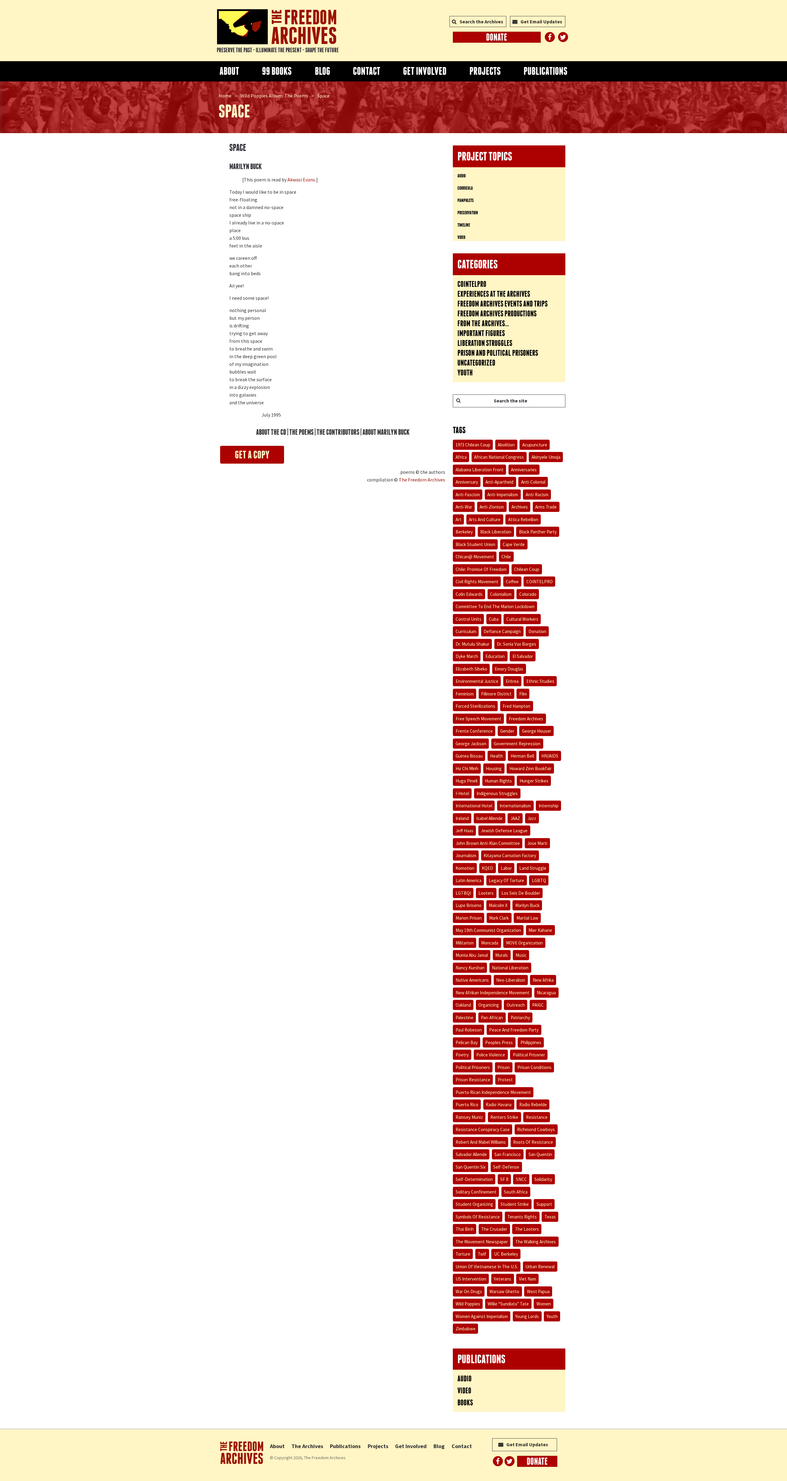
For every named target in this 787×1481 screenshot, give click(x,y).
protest (505, 1080)
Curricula (465, 188)
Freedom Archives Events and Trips (502, 304)
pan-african (492, 1017)
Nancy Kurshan (470, 968)
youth (552, 1316)
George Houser (536, 731)
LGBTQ (539, 880)
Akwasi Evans (301, 179)
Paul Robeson (469, 1030)
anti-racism (537, 494)
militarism (465, 943)
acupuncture (534, 445)
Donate (496, 37)
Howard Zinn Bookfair (530, 768)
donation (537, 631)
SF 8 (504, 1179)
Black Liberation (495, 532)
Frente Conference (474, 731)
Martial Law (527, 918)
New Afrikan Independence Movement (492, 993)
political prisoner (529, 1055)
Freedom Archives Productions (496, 314)
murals (501, 955)
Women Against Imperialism (482, 1316)
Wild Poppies (468, 1304)
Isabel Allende (489, 818)
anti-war (464, 507)
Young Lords (527, 1316)
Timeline (463, 225)
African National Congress (499, 457)
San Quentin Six (471, 1167)
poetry (462, 1055)
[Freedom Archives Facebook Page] (550, 37)
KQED (487, 868)
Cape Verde (514, 544)
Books (465, 1403)
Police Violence (490, 1055)
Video (461, 237)
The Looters (527, 1229)
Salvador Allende (471, 1154)
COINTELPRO (471, 284)
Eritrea (512, 681)
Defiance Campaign (502, 631)
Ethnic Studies (540, 681)
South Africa (516, 1192)
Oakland (463, 1005)
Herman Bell (522, 756)
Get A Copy (252, 454)
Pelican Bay (467, 1042)
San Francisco (507, 1154)
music (521, 955)
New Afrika (543, 980)
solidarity (543, 1179)
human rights (498, 781)
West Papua (538, 1291)
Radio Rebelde (533, 1104)
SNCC (521, 1179)
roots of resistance (533, 1142)
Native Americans (472, 980)
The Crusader (494, 1229)
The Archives (307, 1446)
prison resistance (473, 1080)
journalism (466, 855)
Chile (506, 557)
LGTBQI (463, 893)
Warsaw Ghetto (504, 1291)
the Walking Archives (535, 1242)
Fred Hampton (516, 706)
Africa (461, 457)
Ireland (462, 818)
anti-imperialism (502, 494)
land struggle (532, 868)
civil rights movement (477, 581)
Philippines (530, 1042)
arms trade (546, 507)
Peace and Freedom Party (514, 1030)
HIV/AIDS (549, 756)
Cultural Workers (522, 619)
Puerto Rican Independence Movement (493, 1092)
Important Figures (481, 333)
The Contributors (338, 432)
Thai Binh (465, 1229)
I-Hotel (462, 793)
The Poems (301, 432)
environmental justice (477, 681)
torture (463, 1254)
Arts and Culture (484, 519)
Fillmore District (496, 694)
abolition (506, 445)
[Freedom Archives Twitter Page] (563, 37)
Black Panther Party (538, 532)
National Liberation (510, 968)
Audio (461, 175)
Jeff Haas (464, 831)
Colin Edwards (469, 594)
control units (468, 619)
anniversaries (524, 470)
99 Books (277, 71)
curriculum (466, 631)
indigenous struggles (497, 793)
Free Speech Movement (478, 719)
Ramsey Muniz (469, 1117)
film (523, 694)
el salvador (522, 656)
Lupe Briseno (468, 905)
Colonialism (501, 594)
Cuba (494, 619)
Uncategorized (476, 363)
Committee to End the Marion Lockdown (495, 606)
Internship (549, 806)
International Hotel (474, 806)
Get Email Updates (541, 21)
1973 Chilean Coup (473, 445)
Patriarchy (520, 1017)
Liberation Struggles (484, 343)
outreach (516, 1005)
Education (495, 656)
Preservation (467, 212)
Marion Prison (469, 918)
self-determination (474, 1179)
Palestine (464, 1017)
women (543, 1304)
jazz (532, 818)
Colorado (527, 594)
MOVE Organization (524, 943)
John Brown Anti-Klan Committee (488, 843)
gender (507, 731)
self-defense (506, 1167)
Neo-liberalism (510, 980)
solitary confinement (476, 1192)
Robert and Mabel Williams (481, 1142)
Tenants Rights (522, 1217)
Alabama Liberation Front (480, 470)
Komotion (465, 868)
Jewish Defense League (504, 831)
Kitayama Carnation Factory (510, 855)
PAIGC (538, 1005)
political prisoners (473, 1067)
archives (520, 507)
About (229, 71)
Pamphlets (465, 200)
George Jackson (471, 743)
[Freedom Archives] (276, 26)
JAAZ (515, 818)
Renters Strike (504, 1117)
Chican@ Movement (475, 557)
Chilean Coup (526, 569)
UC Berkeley (506, 1254)
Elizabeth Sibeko (471, 669)
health (496, 756)
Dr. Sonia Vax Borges (516, 644)
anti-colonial (533, 482)
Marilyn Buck (527, 905)
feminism (465, 694)
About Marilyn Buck (385, 432)
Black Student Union (475, 544)
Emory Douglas (509, 669)
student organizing (474, 1204)
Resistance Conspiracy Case (483, 1129)
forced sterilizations (475, 706)
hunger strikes (534, 781)
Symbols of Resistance (478, 1217)
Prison (503, 1067)
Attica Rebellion (523, 519)
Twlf (482, 1254)
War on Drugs (469, 1291)
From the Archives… (483, 323)
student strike (514, 1204)
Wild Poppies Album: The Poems (274, 96)
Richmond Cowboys (536, 1129)
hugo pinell (466, 781)
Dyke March (467, 656)
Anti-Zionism (492, 507)
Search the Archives (481, 21)
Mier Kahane (540, 930)
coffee (512, 581)
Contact (366, 71)
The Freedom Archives (422, 480)
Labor (506, 868)
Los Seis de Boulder (520, 893)
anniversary (467, 482)
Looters (486, 893)
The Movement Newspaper (482, 1242)
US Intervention (471, 1279)
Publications (546, 71)
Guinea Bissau (469, 756)
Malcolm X (498, 905)
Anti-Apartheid (499, 482)
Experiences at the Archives (493, 294)
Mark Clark (499, 918)
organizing (488, 1005)
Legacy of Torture (506, 880)
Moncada (489, 943)
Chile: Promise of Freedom (481, 569)
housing (494, 768)
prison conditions (534, 1067)
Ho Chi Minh (467, 768)
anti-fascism (468, 494)
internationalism (515, 806)
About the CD (271, 432)
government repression (517, 743)
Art (458, 519)
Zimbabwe (466, 1329)
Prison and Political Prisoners (497, 353)
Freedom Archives (526, 719)
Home (225, 96)
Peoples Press (499, 1042)
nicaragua (546, 993)
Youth (465, 373)
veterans (502, 1279)
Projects (485, 71)
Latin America (468, 880)
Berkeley (464, 532)
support (544, 1204)
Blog (322, 71)
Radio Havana (499, 1104)
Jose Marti (537, 843)
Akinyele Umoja (546, 457)
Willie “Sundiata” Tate (508, 1304)
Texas (550, 1217)
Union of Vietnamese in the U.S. (487, 1266)
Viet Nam (527, 1279)
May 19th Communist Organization (488, 930)
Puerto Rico (467, 1104)
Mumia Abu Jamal (472, 955)
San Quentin (540, 1154)
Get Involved (424, 71)
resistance (537, 1117)
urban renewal (540, 1266)
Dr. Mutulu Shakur (472, 644)
